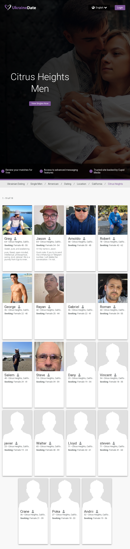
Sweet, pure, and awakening (16, 249)
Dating (67, 184)
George (10, 307)
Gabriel (73, 307)
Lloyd (72, 443)
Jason (41, 239)
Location (81, 184)
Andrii (88, 511)
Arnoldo (74, 239)
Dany (72, 375)
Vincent (106, 375)
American (53, 184)
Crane (24, 511)
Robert (105, 239)
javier (8, 443)
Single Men (36, 184)
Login (120, 7)
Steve (40, 375)
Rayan (41, 307)
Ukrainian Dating (16, 184)
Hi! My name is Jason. (46, 249)
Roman (105, 307)
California (97, 184)
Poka (56, 511)
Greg (8, 239)
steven (105, 443)
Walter (41, 443)
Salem (9, 375)
